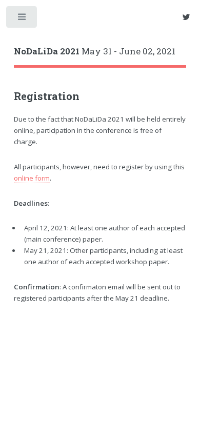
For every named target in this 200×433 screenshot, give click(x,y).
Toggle (22, 19)
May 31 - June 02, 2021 (94, 51)
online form (32, 178)
